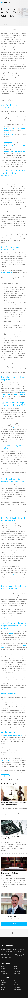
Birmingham (4, 981)
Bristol (15, 981)
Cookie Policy (17, 973)
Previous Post (2, 933)
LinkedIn (8, 780)
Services (3, 968)
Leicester (3, 984)
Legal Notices (17, 971)
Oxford (2, 989)
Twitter (19, 780)
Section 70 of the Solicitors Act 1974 (14, 151)
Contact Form (5, 774)
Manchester (4, 986)
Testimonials (4, 970)
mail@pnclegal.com (6, 776)
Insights (16, 968)
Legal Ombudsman (16, 574)
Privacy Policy (4, 973)
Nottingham (17, 987)
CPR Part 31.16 (8, 134)
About (15, 966)
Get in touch (14, 923)
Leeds (15, 982)
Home (2, 966)
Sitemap (3, 971)
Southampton (17, 989)
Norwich (3, 987)
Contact (16, 970)
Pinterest (4, 782)
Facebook (13, 780)
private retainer (5, 760)
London (16, 984)
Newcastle (16, 986)
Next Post (23, 933)
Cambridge (3, 982)
